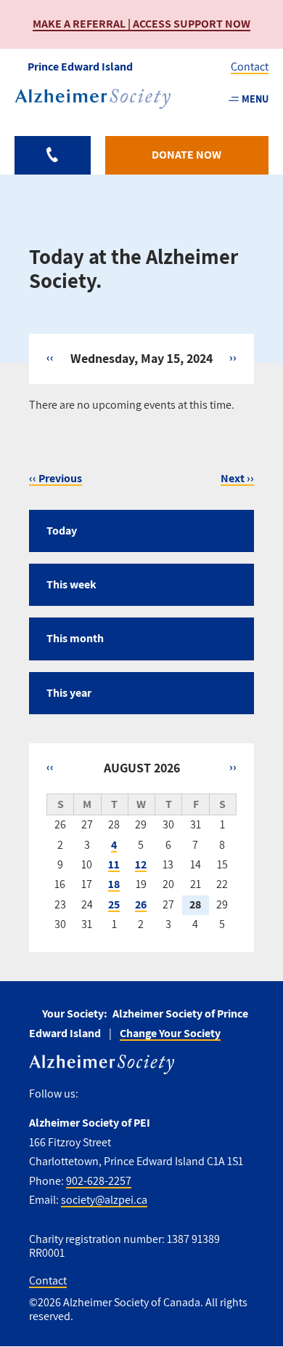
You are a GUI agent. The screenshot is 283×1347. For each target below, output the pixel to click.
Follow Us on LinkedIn (183, 1094)
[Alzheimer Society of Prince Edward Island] (93, 99)
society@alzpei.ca (104, 1199)
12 (141, 864)
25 (114, 904)
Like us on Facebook (94, 1094)
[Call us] (53, 155)
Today (61, 530)
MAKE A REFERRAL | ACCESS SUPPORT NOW (141, 23)
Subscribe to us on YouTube (151, 1094)
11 (114, 864)
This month (75, 638)
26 (141, 904)
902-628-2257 (98, 1180)
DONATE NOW (186, 154)
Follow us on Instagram (119, 1094)
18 (114, 884)
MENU (255, 98)
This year (68, 692)
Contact (249, 66)
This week (71, 584)
